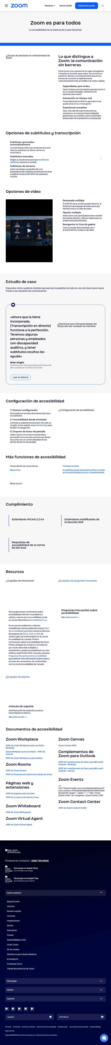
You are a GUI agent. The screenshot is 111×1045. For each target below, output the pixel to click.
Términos (8, 1027)
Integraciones (13, 920)
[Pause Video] (101, 158)
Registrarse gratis (86, 5)
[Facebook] (26, 1009)
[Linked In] (7, 1009)
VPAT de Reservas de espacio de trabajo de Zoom (29, 774)
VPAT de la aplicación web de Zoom (22, 797)
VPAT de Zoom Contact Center (72, 808)
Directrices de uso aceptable (46, 1027)
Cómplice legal (62, 1027)
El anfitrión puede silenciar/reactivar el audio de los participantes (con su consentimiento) (84, 471)
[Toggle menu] (6, 6)
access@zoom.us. (38, 620)
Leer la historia (22, 377)
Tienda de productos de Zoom (20, 968)
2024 (25, 633)
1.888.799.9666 (40, 861)
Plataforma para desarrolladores (22, 954)
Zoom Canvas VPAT (67, 745)
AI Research (12, 959)
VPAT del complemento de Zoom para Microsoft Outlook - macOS (80, 769)
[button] (104, 1038)
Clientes (10, 906)
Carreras (11, 916)
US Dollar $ (63, 1017)
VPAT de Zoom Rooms (16, 770)
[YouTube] (19, 1009)
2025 (31, 633)
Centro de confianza (28, 1027)
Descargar (12, 981)
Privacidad (16, 1027)
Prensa (10, 935)
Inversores (12, 930)
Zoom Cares (12, 944)
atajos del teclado (39, 425)
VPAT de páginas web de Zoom (20, 793)
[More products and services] (103, 6)
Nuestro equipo (14, 911)
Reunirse (49, 5)
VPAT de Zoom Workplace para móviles (24, 758)
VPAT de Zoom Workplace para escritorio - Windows (25, 746)
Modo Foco (15, 470)
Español (11, 1017)
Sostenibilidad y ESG (16, 940)
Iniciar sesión (66, 5)
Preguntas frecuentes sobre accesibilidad (28, 656)
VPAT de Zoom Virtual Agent (19, 824)
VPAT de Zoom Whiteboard (18, 812)
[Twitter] (13, 1009)
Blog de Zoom (13, 901)
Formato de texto (71, 466)
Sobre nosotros (14, 893)
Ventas (10, 990)
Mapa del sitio (9, 1031)
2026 (37, 633)
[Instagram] (32, 1009)
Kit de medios (13, 949)
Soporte (10, 999)
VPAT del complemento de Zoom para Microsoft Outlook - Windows (80, 763)
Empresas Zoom (14, 964)
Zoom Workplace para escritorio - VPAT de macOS (25, 752)
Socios (10, 925)
